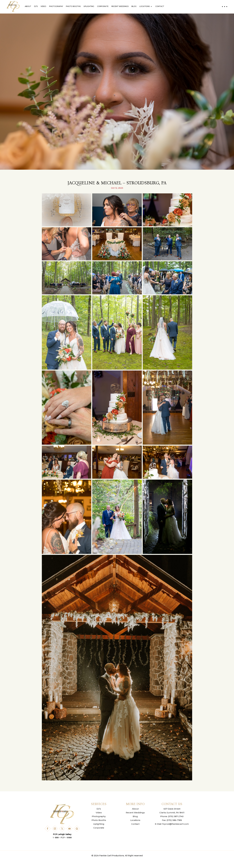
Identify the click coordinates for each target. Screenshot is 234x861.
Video (43, 6)
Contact (159, 6)
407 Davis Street (171, 808)
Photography (56, 6)
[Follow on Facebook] (47, 828)
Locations (144, 6)
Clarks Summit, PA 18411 (171, 812)
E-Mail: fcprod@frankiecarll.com (172, 824)
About (28, 6)
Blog (133, 6)
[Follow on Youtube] (69, 828)
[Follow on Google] (77, 828)
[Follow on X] (62, 828)
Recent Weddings (120, 6)
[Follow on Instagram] (55, 828)
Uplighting (89, 6)
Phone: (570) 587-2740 (171, 816)
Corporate (102, 6)
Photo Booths (73, 6)
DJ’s (36, 6)
